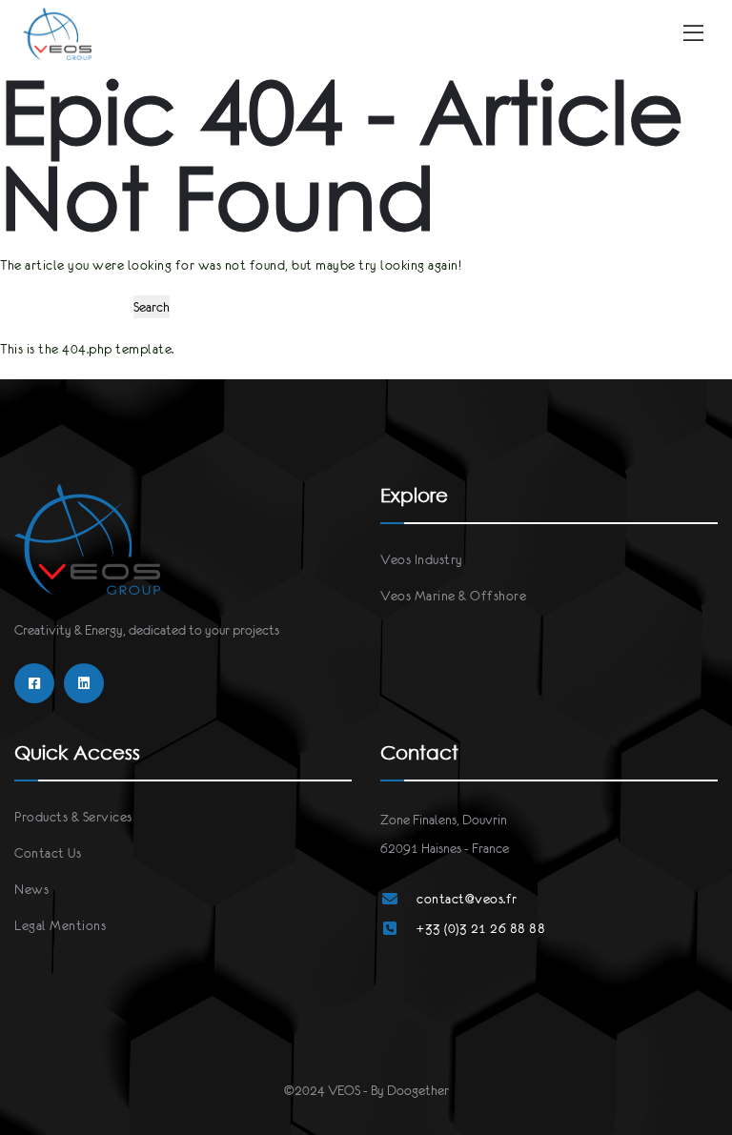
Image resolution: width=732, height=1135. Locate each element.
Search (151, 306)
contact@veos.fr (467, 898)
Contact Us (47, 853)
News (31, 889)
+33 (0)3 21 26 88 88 (481, 928)
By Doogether (410, 1090)
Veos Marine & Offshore (453, 595)
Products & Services (73, 816)
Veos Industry (421, 559)
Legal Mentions (60, 925)
